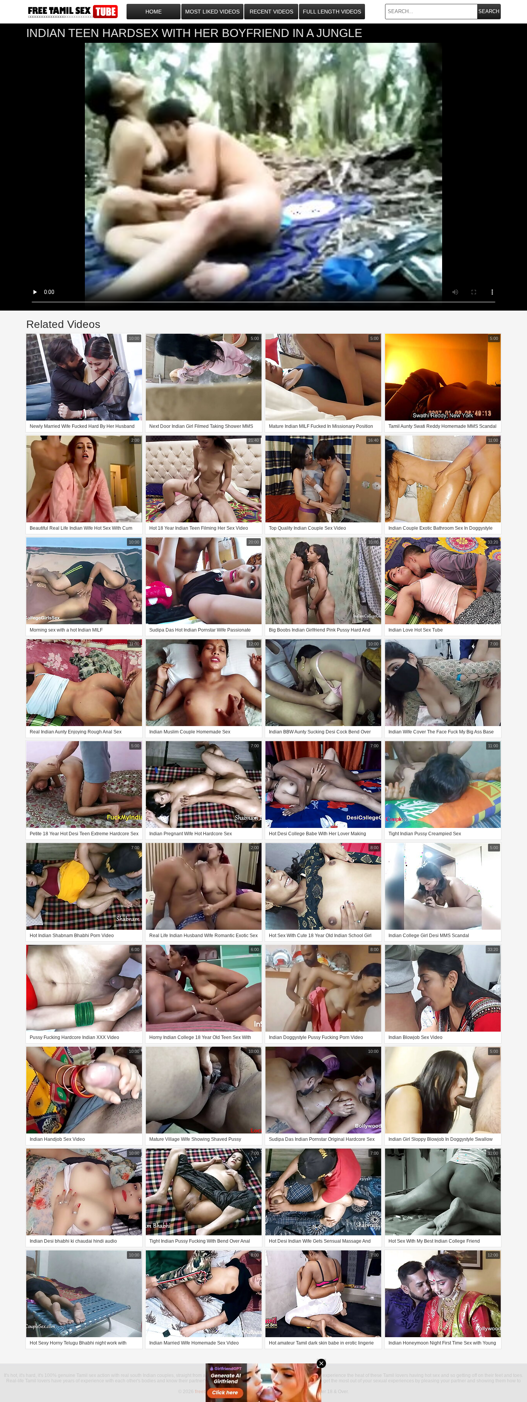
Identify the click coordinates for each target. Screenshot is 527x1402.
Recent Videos (271, 11)
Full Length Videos (332, 11)
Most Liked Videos (212, 11)
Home (153, 11)
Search (488, 11)
